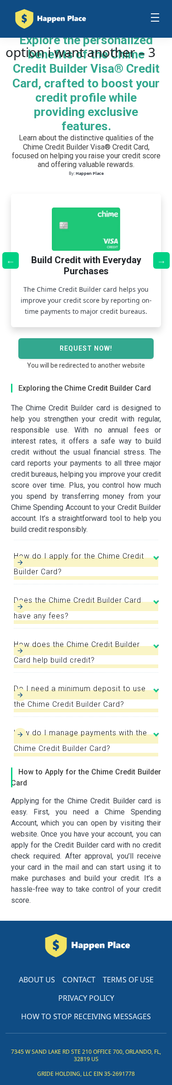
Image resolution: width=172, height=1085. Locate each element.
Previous (10, 260)
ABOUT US (37, 980)
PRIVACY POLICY (86, 998)
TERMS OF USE (128, 980)
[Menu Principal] (155, 18)
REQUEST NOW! (86, 348)
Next (161, 260)
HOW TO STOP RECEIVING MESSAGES (86, 1016)
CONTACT (78, 980)
